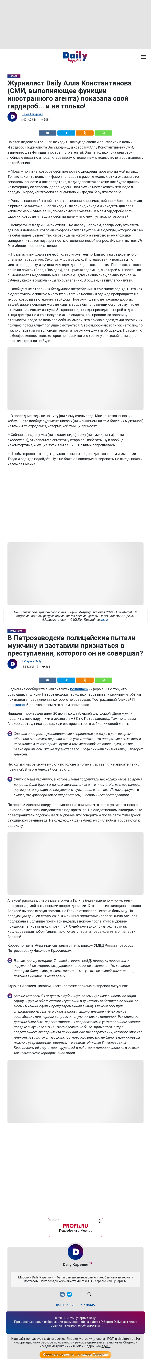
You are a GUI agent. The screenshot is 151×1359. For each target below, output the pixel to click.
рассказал (16, 705)
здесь (104, 620)
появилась (79, 689)
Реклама (87, 1305)
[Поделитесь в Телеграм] (66, 132)
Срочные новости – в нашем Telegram (75, 1354)
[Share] (103, 132)
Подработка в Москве (75, 1230)
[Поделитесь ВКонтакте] (47, 132)
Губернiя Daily (31, 661)
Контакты (65, 1305)
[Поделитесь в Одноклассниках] (85, 132)
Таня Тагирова (32, 114)
